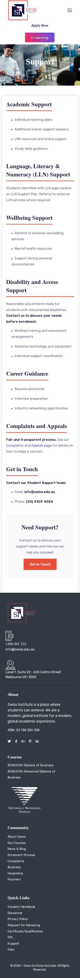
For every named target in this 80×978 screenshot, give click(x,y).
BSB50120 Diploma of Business (30, 765)
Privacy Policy (18, 919)
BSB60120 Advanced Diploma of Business (31, 774)
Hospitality (15, 873)
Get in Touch (40, 564)
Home (32, 70)
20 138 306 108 (27, 730)
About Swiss (17, 836)
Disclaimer (15, 913)
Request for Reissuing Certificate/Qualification (25, 928)
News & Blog (17, 849)
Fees (11, 950)
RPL (10, 937)
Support (13, 943)
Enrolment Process (21, 855)
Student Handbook (21, 907)
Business (14, 867)
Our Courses (16, 842)
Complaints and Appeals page (29, 445)
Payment (14, 879)
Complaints (16, 861)
